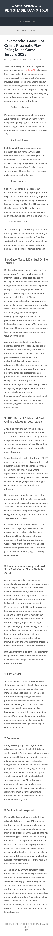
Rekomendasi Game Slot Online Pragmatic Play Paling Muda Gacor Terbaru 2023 (24, 48)
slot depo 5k (29, 70)
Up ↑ (27, 930)
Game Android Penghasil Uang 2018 (26, 8)
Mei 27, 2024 (10, 60)
